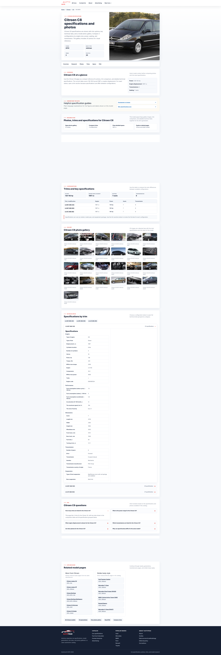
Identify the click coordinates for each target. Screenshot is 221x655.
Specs (94, 64)
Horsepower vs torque (137, 102)
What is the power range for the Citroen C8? (125, 510)
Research (74, 64)
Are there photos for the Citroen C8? (75, 528)
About (141, 633)
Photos (82, 64)
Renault (118, 643)
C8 (73, 9)
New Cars (108, 3)
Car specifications (97, 633)
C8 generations (83, 620)
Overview (66, 64)
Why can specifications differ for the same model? (127, 528)
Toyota (118, 645)
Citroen (68, 9)
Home (63, 9)
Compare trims (118, 620)
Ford (117, 640)
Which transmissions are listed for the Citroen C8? (127, 523)
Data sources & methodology (147, 638)
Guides (141, 636)
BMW (117, 638)
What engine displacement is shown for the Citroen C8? (80, 523)
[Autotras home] (68, 633)
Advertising (95, 640)
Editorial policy (143, 640)
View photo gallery (96, 620)
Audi (117, 633)
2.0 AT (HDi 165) (69, 211)
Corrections (142, 643)
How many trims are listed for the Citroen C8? (78, 510)
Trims (88, 64)
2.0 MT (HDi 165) (69, 208)
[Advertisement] (110, 159)
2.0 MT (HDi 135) (69, 204)
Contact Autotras (97, 638)
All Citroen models (70, 620)
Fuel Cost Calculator (98, 636)
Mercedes (118, 636)
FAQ (100, 64)
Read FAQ (107, 620)
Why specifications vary (137, 106)
